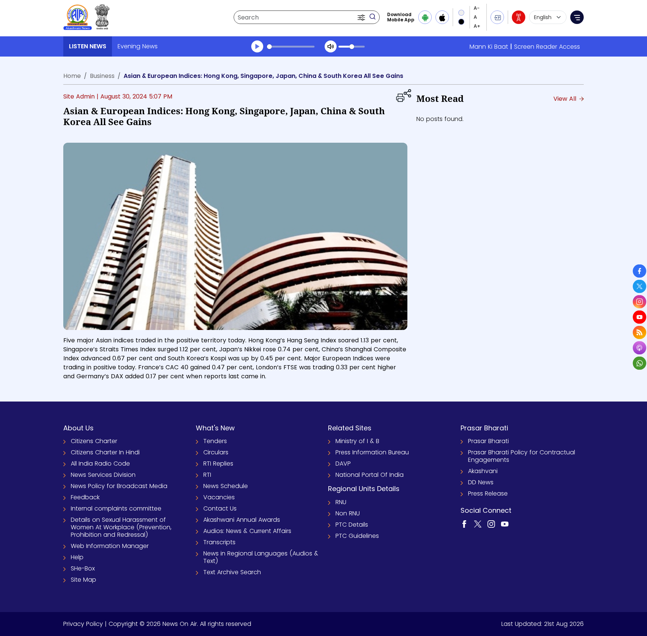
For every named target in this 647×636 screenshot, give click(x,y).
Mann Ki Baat (489, 46)
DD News (480, 482)
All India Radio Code (100, 463)
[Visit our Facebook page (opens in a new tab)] (464, 524)
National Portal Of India (369, 474)
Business (102, 76)
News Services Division (103, 474)
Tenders (215, 441)
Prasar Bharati (488, 441)
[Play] (257, 46)
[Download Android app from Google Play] (425, 17)
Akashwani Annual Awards (241, 519)
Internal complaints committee (116, 508)
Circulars (215, 452)
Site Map (83, 579)
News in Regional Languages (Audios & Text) (260, 557)
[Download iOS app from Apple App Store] (442, 17)
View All (565, 98)
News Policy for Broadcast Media (119, 486)
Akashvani (483, 471)
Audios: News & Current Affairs (247, 531)
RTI (207, 474)
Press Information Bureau (372, 452)
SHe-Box (83, 568)
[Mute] (331, 46)
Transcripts (219, 542)
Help (77, 557)
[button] (362, 17)
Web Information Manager (110, 546)
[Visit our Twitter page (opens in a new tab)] (478, 524)
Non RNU (347, 513)
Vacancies (219, 497)
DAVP (343, 463)
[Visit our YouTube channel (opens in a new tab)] (504, 524)
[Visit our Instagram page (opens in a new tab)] (491, 524)
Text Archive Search (232, 572)
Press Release (488, 493)
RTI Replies (218, 463)
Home (72, 76)
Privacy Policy (83, 624)
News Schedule (225, 486)
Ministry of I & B (357, 441)
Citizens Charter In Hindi (105, 452)
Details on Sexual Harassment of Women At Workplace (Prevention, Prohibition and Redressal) (121, 527)
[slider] (291, 46)
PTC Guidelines (357, 535)
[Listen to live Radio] (518, 17)
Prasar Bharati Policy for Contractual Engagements (521, 456)
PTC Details (351, 524)
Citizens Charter (94, 441)
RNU (340, 502)
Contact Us (220, 508)
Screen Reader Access (547, 46)
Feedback (85, 497)
